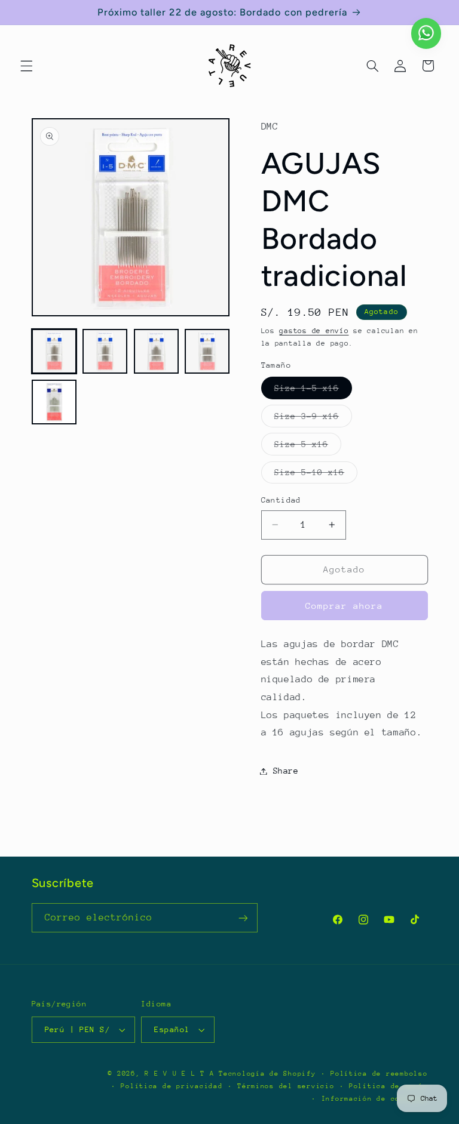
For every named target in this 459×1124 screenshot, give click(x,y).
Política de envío (388, 1086)
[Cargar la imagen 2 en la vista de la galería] (104, 351)
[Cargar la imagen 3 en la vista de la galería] (156, 351)
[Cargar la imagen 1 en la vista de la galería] (54, 351)
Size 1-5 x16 (313, 391)
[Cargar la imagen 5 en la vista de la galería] (54, 402)
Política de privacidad (171, 1086)
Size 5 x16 (308, 447)
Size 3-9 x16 (313, 419)
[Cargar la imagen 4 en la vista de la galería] (207, 351)
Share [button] (286, 770)
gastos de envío (313, 331)
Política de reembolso (379, 1073)
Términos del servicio (285, 1086)
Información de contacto (375, 1099)
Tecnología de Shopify (267, 1073)
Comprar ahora (344, 606)
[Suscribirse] (242, 917)
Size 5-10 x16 (316, 475)
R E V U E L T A (179, 1073)
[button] (26, 65)
